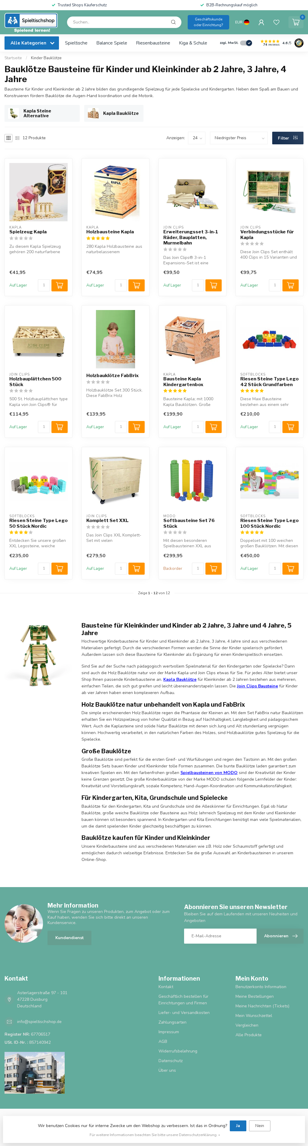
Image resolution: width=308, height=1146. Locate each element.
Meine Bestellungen (255, 996)
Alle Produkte (249, 1035)
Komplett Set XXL (107, 520)
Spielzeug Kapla (28, 232)
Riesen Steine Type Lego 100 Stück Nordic (269, 523)
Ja (238, 1126)
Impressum (169, 1032)
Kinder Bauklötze (46, 58)
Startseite (13, 58)
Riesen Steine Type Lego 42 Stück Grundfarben (269, 381)
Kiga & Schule (193, 43)
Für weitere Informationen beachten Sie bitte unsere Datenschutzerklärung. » (155, 1134)
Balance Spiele (111, 43)
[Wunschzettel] (276, 22)
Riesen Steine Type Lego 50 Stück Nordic (38, 523)
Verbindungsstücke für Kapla (267, 234)
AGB (163, 1041)
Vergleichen (247, 1025)
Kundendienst (69, 938)
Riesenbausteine (153, 43)
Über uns (167, 1070)
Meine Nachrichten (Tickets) (262, 1006)
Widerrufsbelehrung (178, 1051)
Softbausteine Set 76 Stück (189, 523)
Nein (259, 1126)
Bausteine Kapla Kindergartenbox (183, 381)
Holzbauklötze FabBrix (112, 375)
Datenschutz (171, 1061)
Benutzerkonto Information (261, 987)
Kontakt (166, 987)
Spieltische (76, 43)
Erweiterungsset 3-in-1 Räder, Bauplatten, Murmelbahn (190, 237)
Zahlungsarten (172, 1022)
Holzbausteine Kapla (110, 232)
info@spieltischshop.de (39, 1022)
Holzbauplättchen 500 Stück (35, 381)
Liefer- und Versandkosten (184, 1012)
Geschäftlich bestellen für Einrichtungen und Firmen (183, 1000)
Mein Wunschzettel (254, 1015)
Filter (284, 138)
